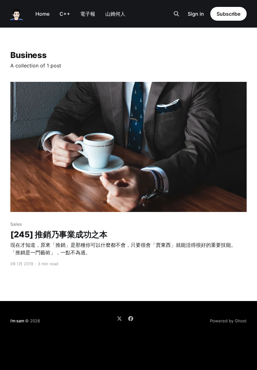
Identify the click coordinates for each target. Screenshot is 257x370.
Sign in (196, 14)
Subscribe (228, 14)
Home (42, 14)
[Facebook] (130, 318)
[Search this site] (176, 14)
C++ (65, 14)
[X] (119, 318)
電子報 (87, 14)
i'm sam (17, 320)
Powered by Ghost (228, 320)
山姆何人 (115, 14)
